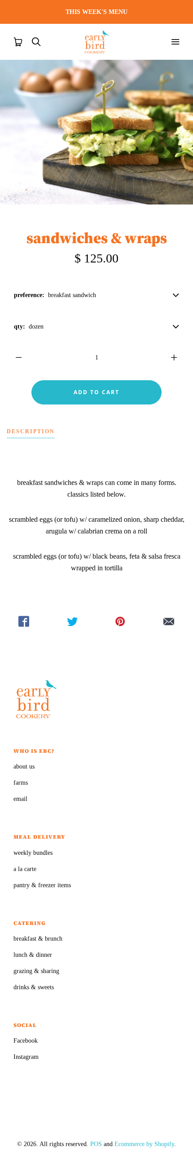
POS (96, 1144)
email (20, 799)
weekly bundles (33, 852)
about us (24, 766)
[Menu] (175, 41)
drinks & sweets (33, 987)
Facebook (25, 1040)
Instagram (26, 1056)
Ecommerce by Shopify (144, 1144)
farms (20, 782)
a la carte (24, 869)
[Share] (24, 622)
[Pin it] (120, 622)
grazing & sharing (36, 971)
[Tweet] (72, 622)
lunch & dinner (32, 954)
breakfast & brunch (37, 938)
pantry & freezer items (42, 885)
